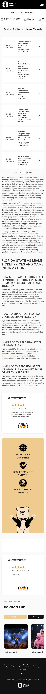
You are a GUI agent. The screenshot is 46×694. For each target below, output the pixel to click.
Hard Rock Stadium (25, 351)
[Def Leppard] (16, 636)
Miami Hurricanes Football (24, 234)
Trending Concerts (15, 617)
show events (23, 173)
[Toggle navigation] (42, 4)
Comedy (36, 617)
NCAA (14, 177)
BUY (39, 46)
